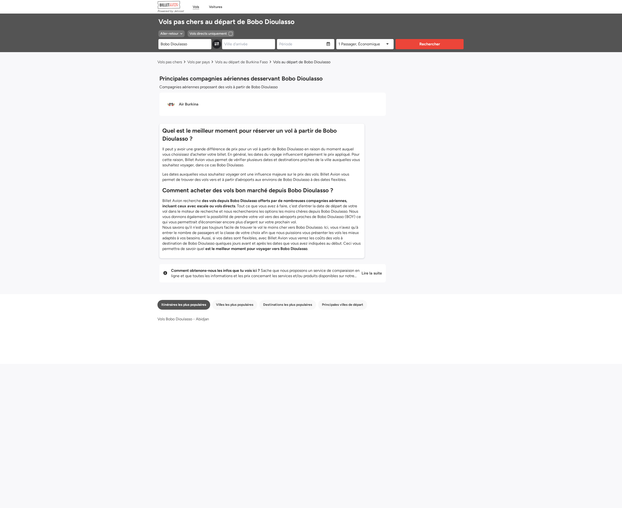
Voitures (215, 7)
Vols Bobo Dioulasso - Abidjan (183, 319)
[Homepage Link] (170, 4)
